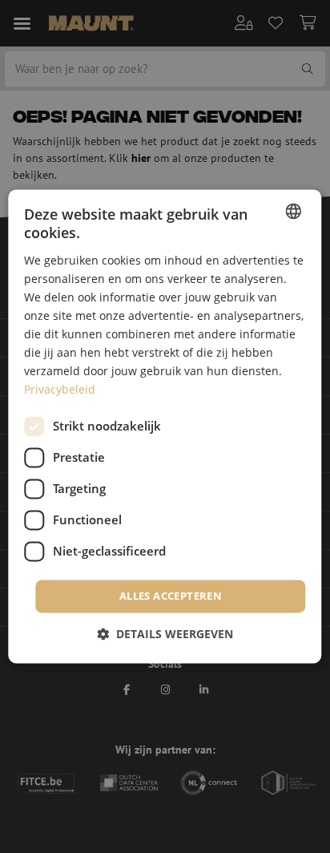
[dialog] (164, 426)
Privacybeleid (59, 390)
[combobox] (294, 211)
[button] (165, 634)
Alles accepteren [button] (170, 595)
